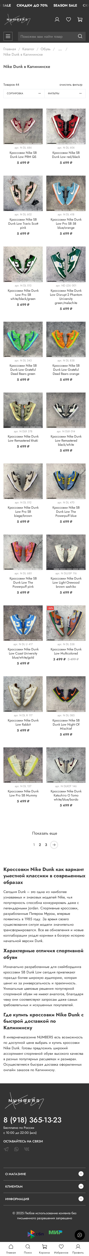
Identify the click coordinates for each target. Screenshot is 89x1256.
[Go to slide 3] (27, 142)
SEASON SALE (65, 5)
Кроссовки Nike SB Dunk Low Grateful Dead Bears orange (66, 369)
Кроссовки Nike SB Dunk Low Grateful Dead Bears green (23, 369)
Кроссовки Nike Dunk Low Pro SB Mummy (23, 793)
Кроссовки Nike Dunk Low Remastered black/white (66, 440)
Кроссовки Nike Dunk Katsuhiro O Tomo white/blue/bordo (66, 795)
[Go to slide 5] (81, 209)
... (60, 49)
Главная (9, 49)
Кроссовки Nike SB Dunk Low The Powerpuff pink (23, 582)
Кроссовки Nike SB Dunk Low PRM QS (23, 154)
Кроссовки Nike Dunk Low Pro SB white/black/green (23, 294)
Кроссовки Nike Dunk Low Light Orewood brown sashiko (66, 582)
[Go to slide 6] (39, 355)
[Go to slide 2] (18, 142)
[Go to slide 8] (82, 355)
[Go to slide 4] (37, 142)
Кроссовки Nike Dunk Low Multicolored (66, 651)
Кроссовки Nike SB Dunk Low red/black (66, 154)
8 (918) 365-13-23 (32, 1120)
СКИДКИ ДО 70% (32, 5)
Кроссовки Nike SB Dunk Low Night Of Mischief (66, 724)
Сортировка (15, 93)
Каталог (28, 49)
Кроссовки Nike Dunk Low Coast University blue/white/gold (23, 653)
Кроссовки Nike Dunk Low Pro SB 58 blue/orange (66, 223)
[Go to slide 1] (8, 142)
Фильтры (53, 93)
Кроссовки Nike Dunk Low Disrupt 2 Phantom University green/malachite (66, 296)
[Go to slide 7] (78, 355)
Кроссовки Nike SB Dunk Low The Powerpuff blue (66, 511)
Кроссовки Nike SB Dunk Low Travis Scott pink (23, 223)
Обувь (46, 49)
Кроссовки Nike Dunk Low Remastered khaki (23, 438)
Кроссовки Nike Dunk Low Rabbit (23, 722)
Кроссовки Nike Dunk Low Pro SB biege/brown (23, 511)
